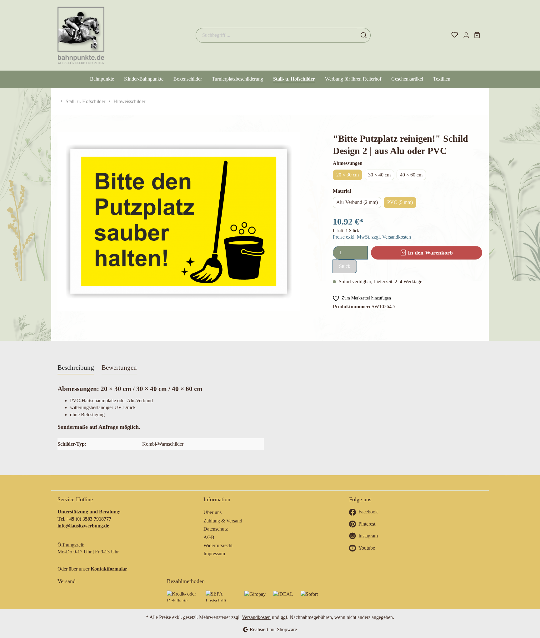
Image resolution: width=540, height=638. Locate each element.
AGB (208, 537)
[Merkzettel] (455, 35)
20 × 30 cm (347, 174)
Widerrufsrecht (217, 545)
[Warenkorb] (477, 35)
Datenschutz (215, 529)
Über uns (212, 512)
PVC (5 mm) (400, 202)
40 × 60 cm (411, 174)
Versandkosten (256, 617)
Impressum (214, 553)
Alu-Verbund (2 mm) (357, 202)
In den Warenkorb (429, 253)
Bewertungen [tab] (119, 367)
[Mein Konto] (466, 35)
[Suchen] (364, 35)
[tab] (76, 367)
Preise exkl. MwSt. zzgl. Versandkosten (372, 237)
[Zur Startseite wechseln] (81, 35)
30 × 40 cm (379, 174)
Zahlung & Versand (222, 520)
